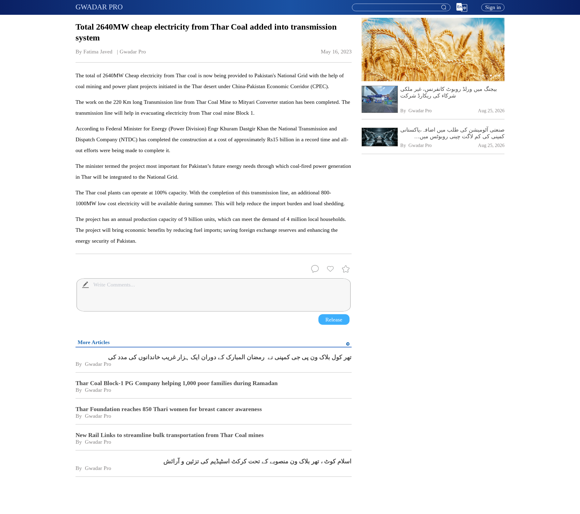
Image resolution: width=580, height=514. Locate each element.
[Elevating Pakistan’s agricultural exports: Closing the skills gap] (433, 80)
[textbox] (401, 7)
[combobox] (401, 7)
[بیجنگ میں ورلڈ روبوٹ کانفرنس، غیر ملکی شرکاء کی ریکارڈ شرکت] (379, 100)
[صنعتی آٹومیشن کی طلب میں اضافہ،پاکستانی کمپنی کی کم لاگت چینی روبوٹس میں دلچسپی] (379, 137)
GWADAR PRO (99, 7)
